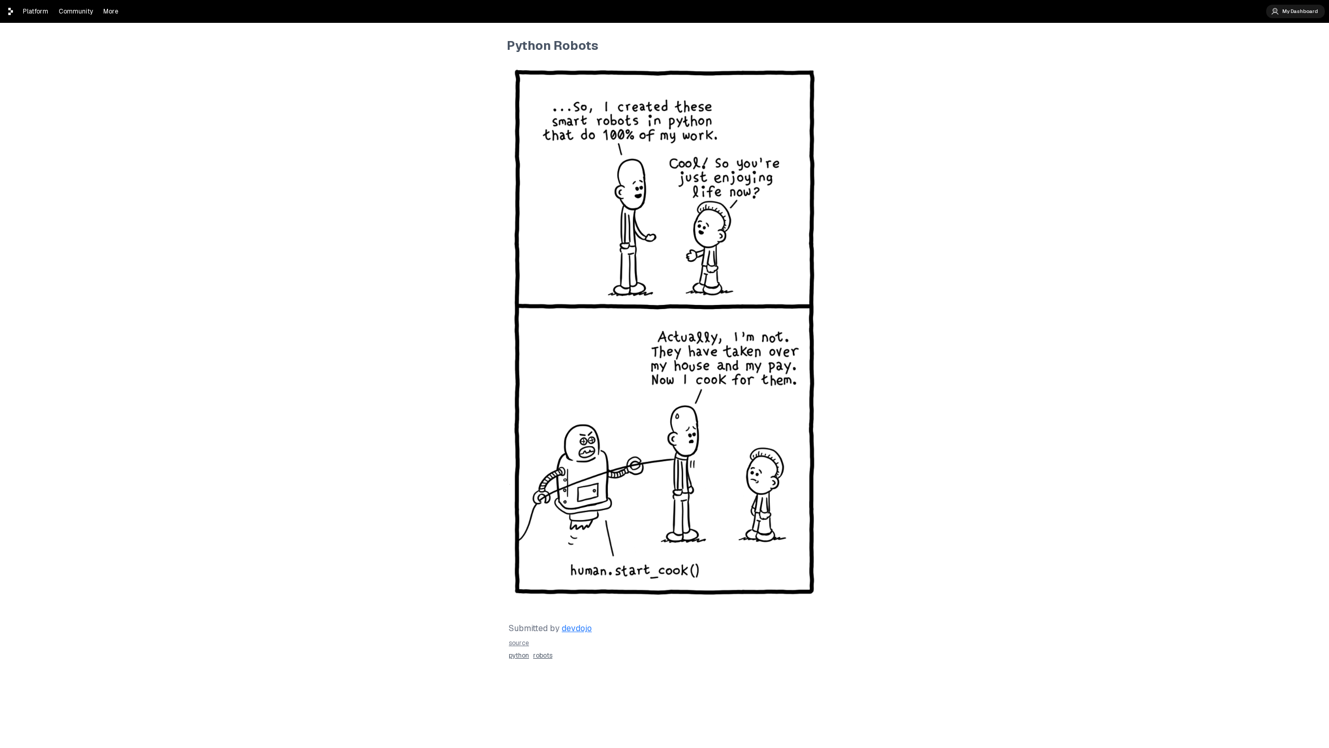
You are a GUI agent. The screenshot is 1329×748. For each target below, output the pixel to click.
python (519, 655)
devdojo (577, 628)
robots (542, 655)
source (519, 643)
